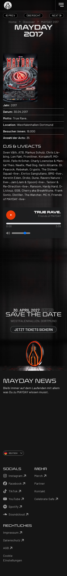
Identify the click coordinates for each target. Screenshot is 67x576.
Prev (11, 15)
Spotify (13, 506)
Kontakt (39, 491)
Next (55, 15)
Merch (38, 476)
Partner (39, 483)
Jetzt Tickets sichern (33, 330)
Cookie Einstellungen (12, 558)
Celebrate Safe (44, 499)
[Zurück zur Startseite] (33, 5)
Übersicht (33, 15)
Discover (29, 22)
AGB (6, 548)
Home (13, 22)
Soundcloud (17, 514)
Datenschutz (11, 540)
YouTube (14, 499)
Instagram (16, 476)
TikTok (13, 491)
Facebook (15, 483)
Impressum (11, 532)
